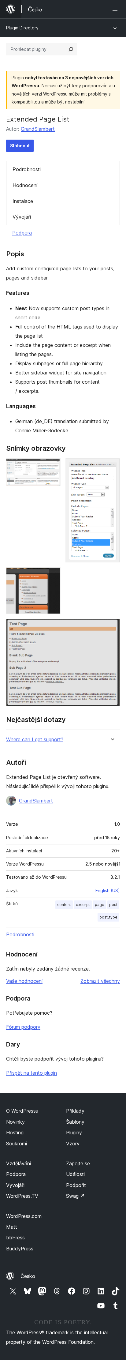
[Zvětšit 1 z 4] (52, 467)
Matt (11, 1227)
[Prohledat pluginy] (71, 49)
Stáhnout (20, 145)
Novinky (15, 1122)
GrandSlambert (38, 129)
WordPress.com (24, 1216)
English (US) (107, 890)
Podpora (22, 233)
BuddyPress (19, 1248)
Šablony (75, 1122)
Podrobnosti (27, 169)
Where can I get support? (34, 739)
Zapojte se (78, 1163)
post (113, 904)
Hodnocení (25, 185)
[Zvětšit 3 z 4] (52, 576)
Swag (75, 1196)
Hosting (15, 1132)
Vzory (73, 1143)
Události (75, 1174)
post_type (108, 917)
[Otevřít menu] (116, 9)
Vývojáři (22, 217)
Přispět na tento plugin (31, 1073)
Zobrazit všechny (100, 981)
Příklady (75, 1111)
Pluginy (74, 1132)
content (64, 904)
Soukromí (16, 1143)
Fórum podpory (23, 1027)
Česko (27, 1276)
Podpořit (76, 1185)
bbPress (15, 1237)
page (99, 904)
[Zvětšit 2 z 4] (112, 467)
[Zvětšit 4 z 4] (112, 627)
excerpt (83, 904)
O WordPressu (22, 1111)
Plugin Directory (22, 27)
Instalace (23, 201)
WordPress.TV (22, 1196)
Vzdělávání (18, 1163)
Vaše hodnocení (24, 981)
